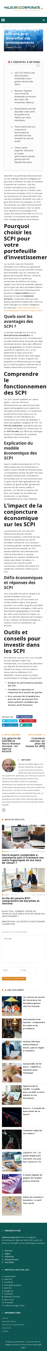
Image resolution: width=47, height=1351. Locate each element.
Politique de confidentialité (13, 1325)
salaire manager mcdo (15, 1305)
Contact (5, 1331)
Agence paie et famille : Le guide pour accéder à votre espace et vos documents (33, 1092)
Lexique (5, 1318)
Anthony (26, 760)
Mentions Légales (9, 1321)
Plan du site (6, 1328)
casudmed (8, 1282)
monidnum (8, 1294)
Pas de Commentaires (38, 851)
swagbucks (9, 1291)
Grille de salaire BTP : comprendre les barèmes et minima (21, 900)
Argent (10, 47)
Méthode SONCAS (12, 1296)
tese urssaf (9, 1299)
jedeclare (8, 1288)
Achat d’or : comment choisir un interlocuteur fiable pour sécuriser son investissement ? (23, 913)
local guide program (12, 1285)
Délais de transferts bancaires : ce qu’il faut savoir (33, 1200)
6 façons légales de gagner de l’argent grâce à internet (32, 1178)
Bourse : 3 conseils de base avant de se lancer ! (34, 1111)
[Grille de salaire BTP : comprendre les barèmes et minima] (23, 880)
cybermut (8, 1279)
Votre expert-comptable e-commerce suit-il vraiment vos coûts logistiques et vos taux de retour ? (23, 858)
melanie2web (10, 1276)
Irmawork (9, 1302)
